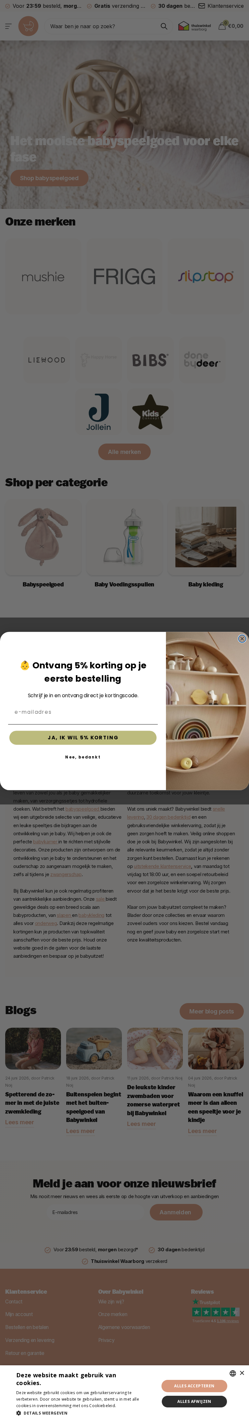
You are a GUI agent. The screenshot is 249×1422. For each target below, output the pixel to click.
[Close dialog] (242, 638)
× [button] (241, 1373)
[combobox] (233, 1373)
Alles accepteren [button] (194, 1386)
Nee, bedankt (83, 756)
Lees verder (128, 1405)
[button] (85, 1413)
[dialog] (124, 1393)
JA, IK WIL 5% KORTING (83, 737)
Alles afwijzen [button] (194, 1401)
